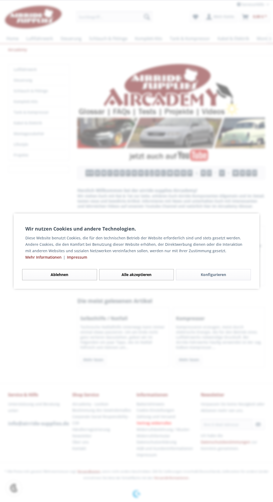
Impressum (77, 257)
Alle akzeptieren (136, 274)
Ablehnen (59, 274)
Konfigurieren (213, 274)
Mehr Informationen (44, 257)
